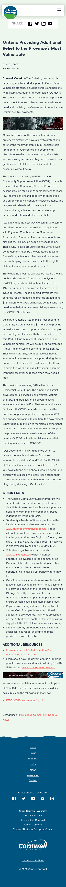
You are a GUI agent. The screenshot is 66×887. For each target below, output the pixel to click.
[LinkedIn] (43, 24)
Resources (33, 775)
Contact (33, 780)
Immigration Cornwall (33, 820)
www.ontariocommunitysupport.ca (26, 529)
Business (26, 715)
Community (40, 715)
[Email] (50, 24)
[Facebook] (30, 24)
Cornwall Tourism (33, 815)
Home (33, 747)
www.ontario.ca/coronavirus (38, 667)
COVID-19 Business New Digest (24, 700)
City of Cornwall (33, 824)
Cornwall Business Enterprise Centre (33, 829)
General (52, 715)
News (6, 720)
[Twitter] (37, 24)
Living (33, 753)
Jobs (33, 764)
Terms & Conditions (33, 860)
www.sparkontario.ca (18, 554)
